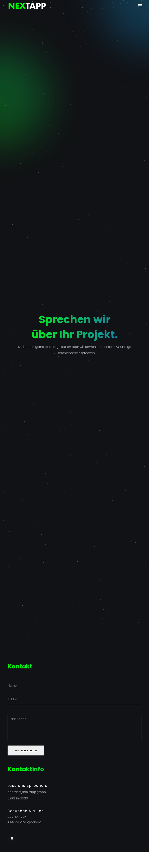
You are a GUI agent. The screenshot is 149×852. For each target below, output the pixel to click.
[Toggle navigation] (140, 6)
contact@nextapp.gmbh (27, 792)
